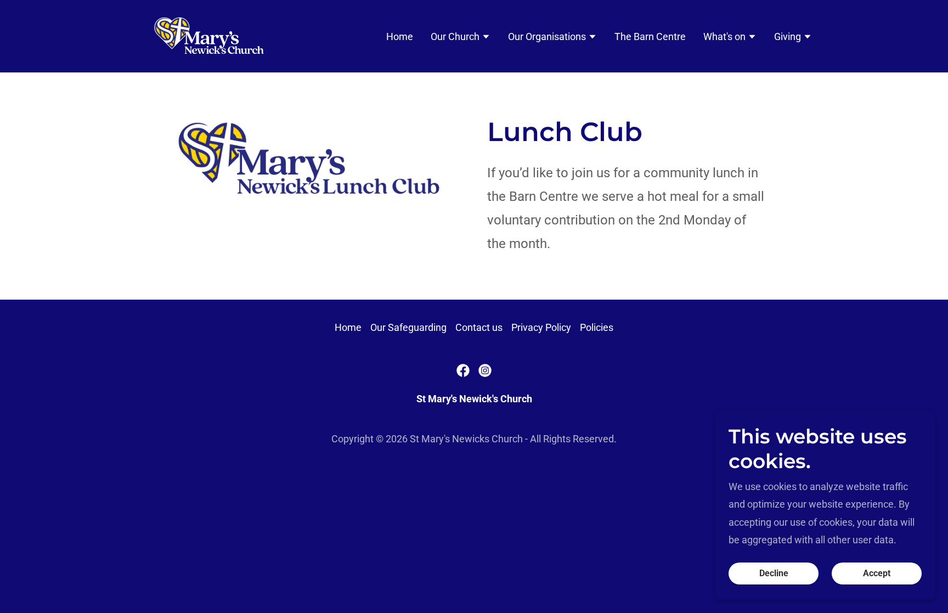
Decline (773, 574)
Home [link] (399, 36)
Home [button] (348, 327)
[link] (209, 35)
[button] (460, 38)
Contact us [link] (479, 327)
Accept (876, 574)
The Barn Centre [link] (650, 36)
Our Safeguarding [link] (408, 327)
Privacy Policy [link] (541, 327)
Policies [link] (596, 327)
